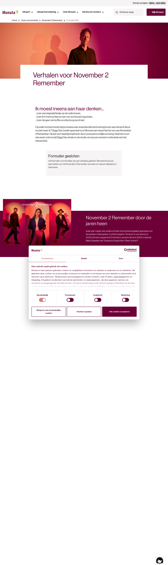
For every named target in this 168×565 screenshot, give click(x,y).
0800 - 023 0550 (157, 3)
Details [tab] (84, 258)
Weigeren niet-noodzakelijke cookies (49, 311)
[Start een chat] (159, 560)
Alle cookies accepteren (119, 311)
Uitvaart (26, 12)
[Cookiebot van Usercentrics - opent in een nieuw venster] (126, 250)
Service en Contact (91, 12)
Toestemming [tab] (47, 258)
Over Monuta (69, 12)
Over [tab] (121, 258)
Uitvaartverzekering (46, 12)
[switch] (70, 300)
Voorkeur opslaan (84, 311)
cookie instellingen (96, 286)
